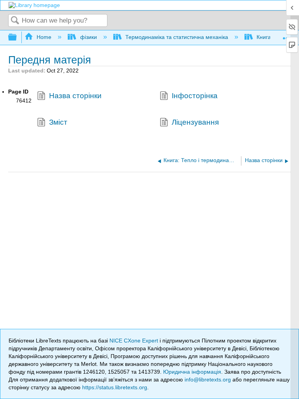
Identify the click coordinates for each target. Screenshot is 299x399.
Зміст (58, 122)
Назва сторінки (75, 96)
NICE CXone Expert (134, 340)
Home (44, 37)
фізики (88, 37)
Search (15, 21)
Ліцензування (195, 122)
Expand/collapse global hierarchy (17, 37)
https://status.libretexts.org (114, 387)
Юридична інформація (192, 372)
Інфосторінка (195, 96)
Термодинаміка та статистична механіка (177, 37)
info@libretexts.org (208, 379)
